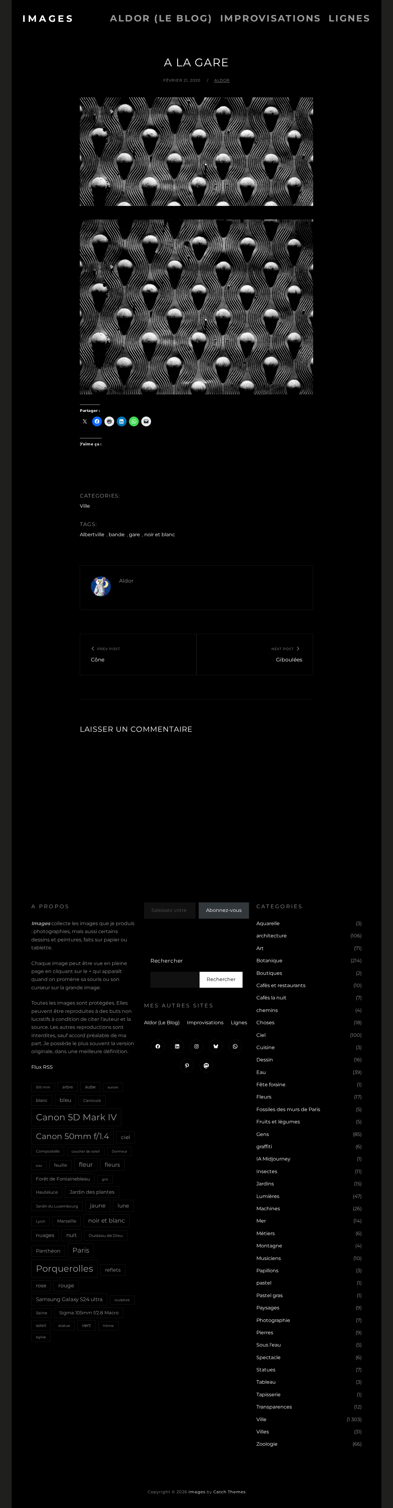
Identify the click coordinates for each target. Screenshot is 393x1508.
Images (48, 18)
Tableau (266, 1382)
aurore (112, 1087)
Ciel (261, 1035)
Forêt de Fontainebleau (63, 1179)
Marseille (66, 1221)
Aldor (222, 80)
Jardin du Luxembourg (57, 1206)
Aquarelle (268, 923)
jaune (98, 1205)
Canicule (92, 1100)
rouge (66, 1285)
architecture (271, 936)
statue (64, 1325)
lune (123, 1205)
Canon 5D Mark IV (76, 1117)
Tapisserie (268, 1395)
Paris (80, 1250)
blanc (42, 1100)
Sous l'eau (268, 1345)
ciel (125, 1137)
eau (39, 1166)
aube (90, 1087)
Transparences (274, 1407)
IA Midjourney (273, 1159)
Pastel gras (269, 1295)
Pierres (264, 1332)
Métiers (265, 1233)
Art (260, 948)
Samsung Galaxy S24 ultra (69, 1299)
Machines (268, 1208)
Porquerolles (64, 1268)
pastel (263, 1283)
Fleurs (263, 1097)
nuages (45, 1235)
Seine (41, 1312)
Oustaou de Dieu (106, 1235)
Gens (262, 1134)
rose (41, 1286)
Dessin (264, 1060)
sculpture (122, 1300)
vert (86, 1325)
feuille (60, 1165)
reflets (113, 1270)
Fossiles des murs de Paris (288, 1109)
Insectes (266, 1171)
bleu (65, 1100)
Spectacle (268, 1357)
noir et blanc (159, 534)
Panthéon (48, 1251)
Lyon (40, 1221)
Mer (261, 1221)
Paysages (267, 1308)
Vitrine (108, 1326)
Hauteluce (47, 1192)
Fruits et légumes (278, 1122)
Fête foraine (271, 1084)
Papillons (267, 1270)
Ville (85, 506)
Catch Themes (229, 1491)
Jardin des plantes (92, 1192)
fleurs (112, 1164)
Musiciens (268, 1258)
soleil (41, 1325)
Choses (265, 1022)
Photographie (273, 1320)
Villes (262, 1432)
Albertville (92, 534)
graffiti (264, 1146)
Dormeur (119, 1151)
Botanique (269, 960)
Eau (261, 1072)
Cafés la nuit (271, 998)
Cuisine (265, 1047)
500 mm (43, 1087)
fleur (86, 1164)
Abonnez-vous (224, 910)
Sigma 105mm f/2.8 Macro (89, 1313)
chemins (267, 1010)
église (41, 1337)
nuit (71, 1235)
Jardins (265, 1184)
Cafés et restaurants (280, 985)
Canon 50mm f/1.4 (72, 1136)
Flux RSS (42, 1067)
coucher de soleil (86, 1151)
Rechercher (166, 961)
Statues (265, 1370)
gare (134, 534)
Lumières (267, 1196)
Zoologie (267, 1444)
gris (105, 1179)
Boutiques (269, 973)
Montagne (269, 1246)
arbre (67, 1086)
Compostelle (48, 1151)
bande (117, 534)
